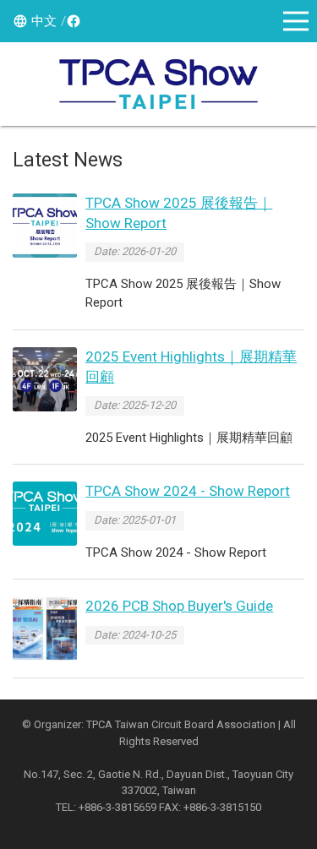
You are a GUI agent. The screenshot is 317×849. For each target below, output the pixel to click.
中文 (44, 21)
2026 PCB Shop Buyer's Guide (179, 605)
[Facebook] (71, 21)
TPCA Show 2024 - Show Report (187, 490)
